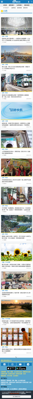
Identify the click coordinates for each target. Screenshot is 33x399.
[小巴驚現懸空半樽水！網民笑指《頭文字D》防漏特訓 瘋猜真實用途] (16, 139)
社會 (24, 374)
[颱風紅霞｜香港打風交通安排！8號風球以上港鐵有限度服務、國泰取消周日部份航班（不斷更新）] (16, 110)
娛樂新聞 (19, 8)
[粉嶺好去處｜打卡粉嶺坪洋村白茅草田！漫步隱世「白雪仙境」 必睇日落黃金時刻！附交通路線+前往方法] (16, 308)
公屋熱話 (13, 8)
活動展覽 (3, 372)
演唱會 (5, 5)
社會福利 (15, 376)
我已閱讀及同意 (16, 396)
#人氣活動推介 (14, 389)
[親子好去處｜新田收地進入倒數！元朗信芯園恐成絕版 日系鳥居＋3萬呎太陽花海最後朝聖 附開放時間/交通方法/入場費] (16, 252)
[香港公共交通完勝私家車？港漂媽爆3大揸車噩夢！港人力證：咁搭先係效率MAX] (16, 82)
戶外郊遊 (9, 376)
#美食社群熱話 (22, 389)
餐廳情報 (3, 376)
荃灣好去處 (11, 374)
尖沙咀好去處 (18, 372)
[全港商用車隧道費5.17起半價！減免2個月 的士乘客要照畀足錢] (16, 280)
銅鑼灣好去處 (27, 372)
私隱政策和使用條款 (14, 393)
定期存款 (25, 8)
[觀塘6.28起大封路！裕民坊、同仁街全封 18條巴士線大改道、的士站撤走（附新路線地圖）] (16, 224)
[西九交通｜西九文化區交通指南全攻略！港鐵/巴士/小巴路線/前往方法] (16, 54)
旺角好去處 (19, 374)
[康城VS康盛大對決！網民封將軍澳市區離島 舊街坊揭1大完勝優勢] (16, 337)
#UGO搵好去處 (5, 389)
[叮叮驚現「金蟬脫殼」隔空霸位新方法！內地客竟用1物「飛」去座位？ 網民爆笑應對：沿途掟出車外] (16, 195)
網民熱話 (3, 380)
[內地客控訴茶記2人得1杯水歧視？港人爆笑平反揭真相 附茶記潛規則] (16, 167)
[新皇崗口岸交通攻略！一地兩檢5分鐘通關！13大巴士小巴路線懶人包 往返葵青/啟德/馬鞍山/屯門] (16, 26)
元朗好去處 (4, 374)
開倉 (11, 372)
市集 (8, 372)
